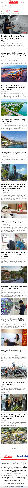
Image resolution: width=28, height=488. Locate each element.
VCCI (15, 6)
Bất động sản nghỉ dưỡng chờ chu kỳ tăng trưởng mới (13, 120)
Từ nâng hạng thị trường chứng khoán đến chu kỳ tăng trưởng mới (14, 287)
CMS (12, 486)
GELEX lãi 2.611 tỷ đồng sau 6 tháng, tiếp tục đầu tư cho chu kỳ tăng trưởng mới (13, 55)
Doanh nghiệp (21, 6)
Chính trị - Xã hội (8, 6)
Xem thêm (14, 448)
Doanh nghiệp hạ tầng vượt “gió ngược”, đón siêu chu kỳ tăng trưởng (13, 351)
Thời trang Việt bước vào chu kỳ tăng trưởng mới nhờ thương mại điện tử (13, 320)
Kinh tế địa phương (5, 49)
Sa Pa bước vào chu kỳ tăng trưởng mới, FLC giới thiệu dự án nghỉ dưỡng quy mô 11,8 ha (14, 254)
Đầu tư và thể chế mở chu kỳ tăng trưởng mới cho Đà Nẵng (13, 38)
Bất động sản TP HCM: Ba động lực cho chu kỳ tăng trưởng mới (13, 153)
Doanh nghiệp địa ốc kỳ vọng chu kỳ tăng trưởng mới (13, 383)
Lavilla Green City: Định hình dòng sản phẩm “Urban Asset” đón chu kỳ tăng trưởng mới (13, 87)
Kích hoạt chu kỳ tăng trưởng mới (12, 222)
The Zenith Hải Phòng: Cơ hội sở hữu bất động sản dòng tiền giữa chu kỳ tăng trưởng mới (13, 416)
